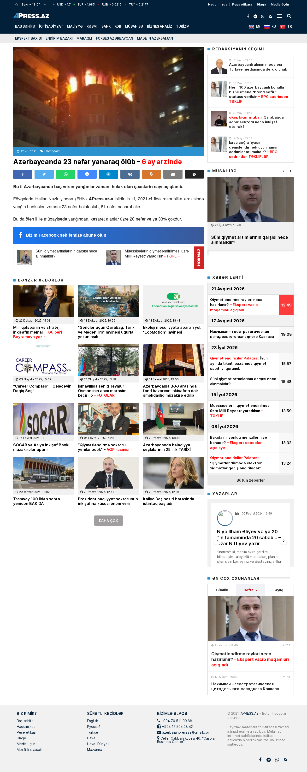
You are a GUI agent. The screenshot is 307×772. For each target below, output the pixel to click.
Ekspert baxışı (28, 38)
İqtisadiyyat (51, 26)
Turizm (182, 26)
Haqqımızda (217, 4)
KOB (117, 26)
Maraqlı (84, 38)
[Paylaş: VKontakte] (129, 174)
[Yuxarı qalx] (293, 758)
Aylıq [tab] (279, 590)
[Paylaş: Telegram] (108, 174)
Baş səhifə (25, 26)
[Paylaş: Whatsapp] (65, 174)
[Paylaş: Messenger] (86, 174)
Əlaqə (261, 4)
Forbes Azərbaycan (114, 38)
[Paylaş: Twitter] (44, 174)
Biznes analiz (159, 26)
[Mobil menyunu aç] (279, 16)
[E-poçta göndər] (172, 174)
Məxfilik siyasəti (29, 750)
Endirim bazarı (59, 38)
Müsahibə (134, 26)
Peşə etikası (242, 4)
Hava (91, 738)
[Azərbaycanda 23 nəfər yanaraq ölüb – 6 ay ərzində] (108, 97)
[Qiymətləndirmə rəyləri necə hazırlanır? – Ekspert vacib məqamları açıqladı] (251, 618)
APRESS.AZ (249, 713)
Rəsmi (92, 26)
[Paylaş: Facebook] (22, 174)
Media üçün (280, 4)
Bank (106, 26)
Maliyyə (75, 26)
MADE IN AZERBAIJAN (155, 38)
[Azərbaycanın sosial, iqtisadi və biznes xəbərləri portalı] (31, 15)
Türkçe (92, 733)
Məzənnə (94, 750)
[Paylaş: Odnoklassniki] (151, 174)
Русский (93, 727)
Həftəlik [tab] (250, 590)
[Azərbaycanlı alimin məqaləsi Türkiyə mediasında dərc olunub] (219, 66)
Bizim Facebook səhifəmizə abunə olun (66, 235)
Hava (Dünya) (98, 744)
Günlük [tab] (222, 590)
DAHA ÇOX (108, 520)
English (92, 721)
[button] (194, 174)
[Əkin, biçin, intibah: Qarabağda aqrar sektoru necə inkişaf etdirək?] (219, 118)
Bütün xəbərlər (250, 480)
